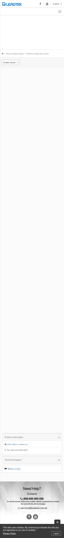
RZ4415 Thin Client (33, 182)
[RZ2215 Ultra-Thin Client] (11, 162)
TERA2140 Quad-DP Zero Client (39, 339)
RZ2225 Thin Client (33, 69)
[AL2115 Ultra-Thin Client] (11, 228)
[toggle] (60, 11)
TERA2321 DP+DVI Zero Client (39, 249)
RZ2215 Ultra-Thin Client (36, 159)
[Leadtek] (12, 3)
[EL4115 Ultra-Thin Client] (11, 116)
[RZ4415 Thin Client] (11, 183)
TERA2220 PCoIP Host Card (37, 294)
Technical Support (13, 459)
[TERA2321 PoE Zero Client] (11, 275)
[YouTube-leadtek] (48, 3)
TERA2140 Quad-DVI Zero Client (39, 362)
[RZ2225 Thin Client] (11, 72)
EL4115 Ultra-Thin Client (36, 114)
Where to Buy (14, 468)
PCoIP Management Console (38, 406)
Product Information (14, 437)
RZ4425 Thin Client (33, 92)
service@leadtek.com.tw (33, 508)
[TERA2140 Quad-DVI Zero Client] (11, 363)
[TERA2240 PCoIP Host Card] (11, 320)
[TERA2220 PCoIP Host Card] (11, 297)
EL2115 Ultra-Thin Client (36, 137)
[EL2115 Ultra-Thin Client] (11, 138)
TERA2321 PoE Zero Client (37, 272)
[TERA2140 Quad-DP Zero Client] (11, 341)
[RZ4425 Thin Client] (11, 93)
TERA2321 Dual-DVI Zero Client (39, 384)
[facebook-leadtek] (41, 3)
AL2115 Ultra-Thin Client (36, 227)
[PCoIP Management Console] (11, 408)
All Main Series (9, 62)
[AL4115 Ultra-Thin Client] (11, 206)
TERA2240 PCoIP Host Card (37, 317)
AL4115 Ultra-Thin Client (36, 204)
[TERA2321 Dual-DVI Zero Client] (11, 386)
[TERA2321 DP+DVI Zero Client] (11, 251)
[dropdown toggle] (18, 62)
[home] (2, 54)
